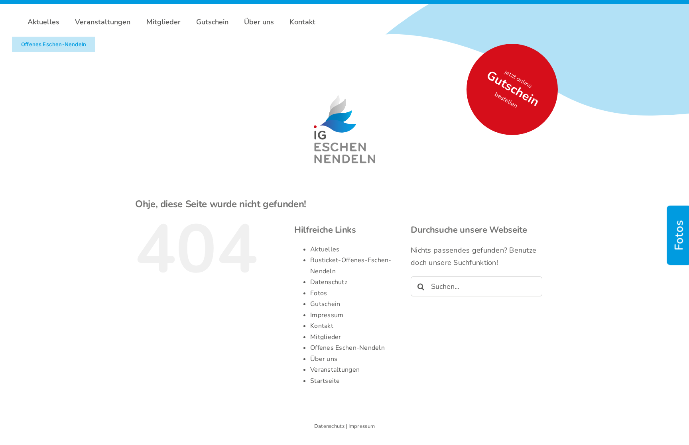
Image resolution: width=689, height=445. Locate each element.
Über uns (323, 359)
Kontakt (321, 325)
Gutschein (325, 304)
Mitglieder (325, 337)
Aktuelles (324, 249)
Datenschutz (328, 282)
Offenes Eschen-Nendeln (347, 347)
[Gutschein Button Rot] (344, 91)
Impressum (326, 315)
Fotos (318, 293)
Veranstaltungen (335, 369)
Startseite (325, 380)
